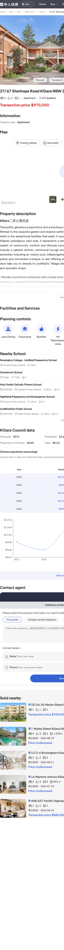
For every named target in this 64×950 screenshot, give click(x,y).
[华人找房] (9, 4)
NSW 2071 (30, 12)
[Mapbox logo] (8, 203)
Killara (42, 12)
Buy (11, 12)
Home (42, 4)
